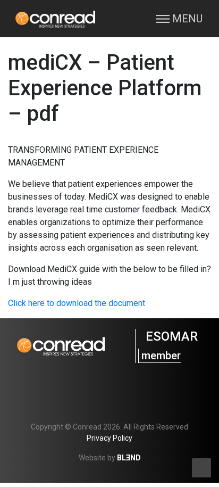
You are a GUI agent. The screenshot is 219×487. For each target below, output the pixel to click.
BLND (129, 457)
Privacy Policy (109, 438)
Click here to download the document (76, 303)
